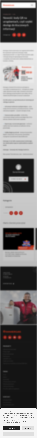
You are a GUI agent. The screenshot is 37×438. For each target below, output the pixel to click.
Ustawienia (28, 428)
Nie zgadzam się (18, 434)
